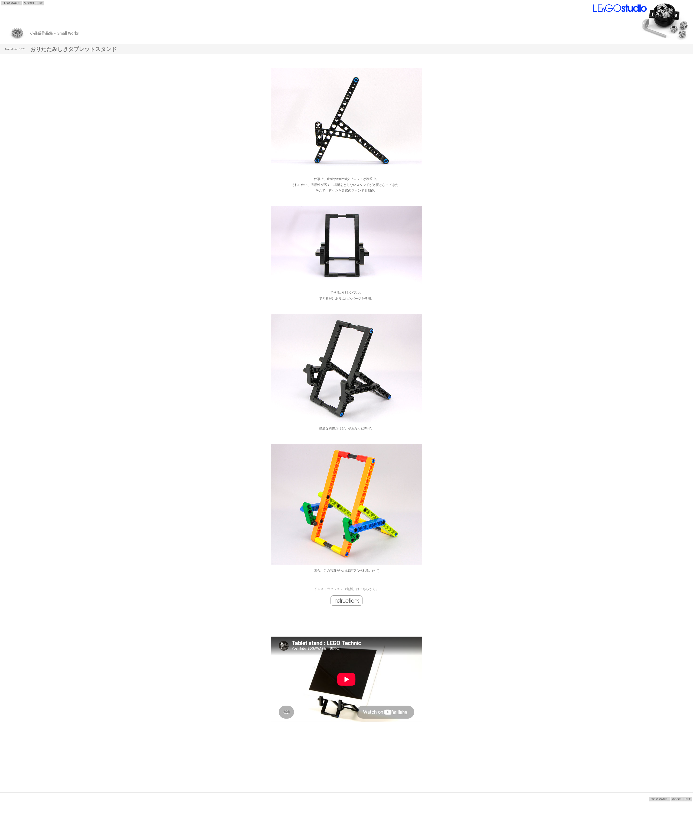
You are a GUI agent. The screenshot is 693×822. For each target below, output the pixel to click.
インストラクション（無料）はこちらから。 (346, 589)
